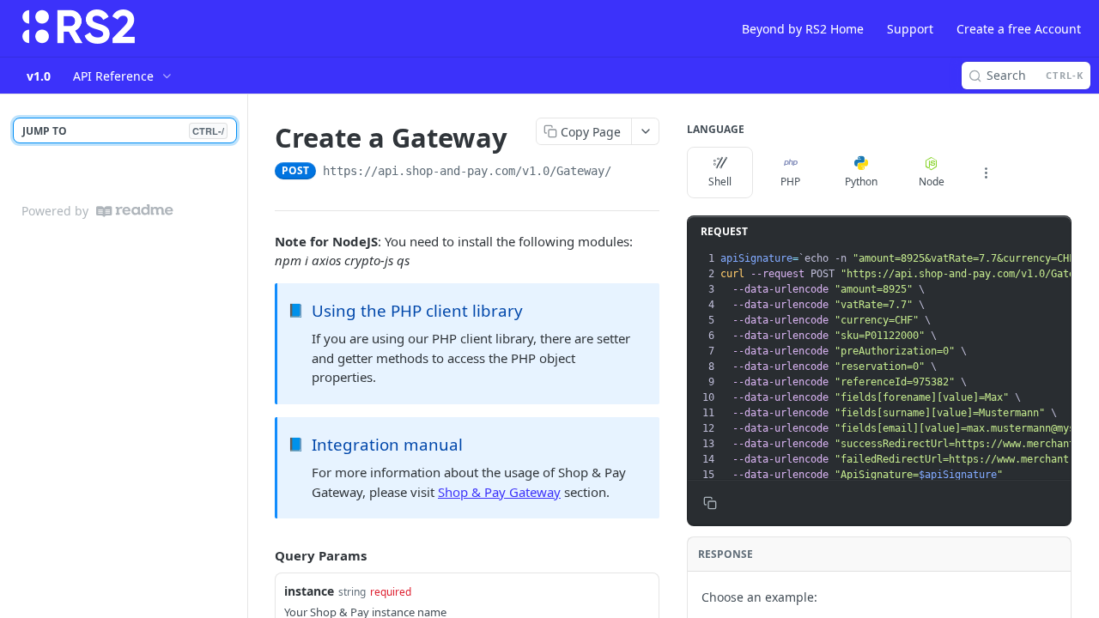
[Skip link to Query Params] (263, 555)
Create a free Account (1018, 29)
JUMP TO (123, 131)
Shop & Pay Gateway (499, 491)
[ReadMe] (134, 210)
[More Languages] (985, 172)
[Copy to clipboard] (628, 172)
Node (931, 181)
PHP (790, 181)
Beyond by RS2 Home (803, 29)
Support (910, 29)
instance (309, 591)
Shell (720, 181)
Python (861, 181)
